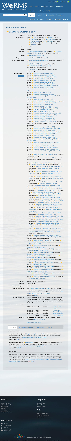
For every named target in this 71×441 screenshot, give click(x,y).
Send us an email (8, 423)
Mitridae (33, 43)
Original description (18, 288)
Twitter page (7, 425)
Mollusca (50, 37)
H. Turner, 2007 (42, 255)
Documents (32, 10)
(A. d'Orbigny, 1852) (45, 137)
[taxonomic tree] (31, 322)
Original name (20, 58)
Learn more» (54, 437)
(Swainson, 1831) (43, 192)
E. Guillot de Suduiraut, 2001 (46, 85)
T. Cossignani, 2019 (44, 118)
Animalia (36, 37)
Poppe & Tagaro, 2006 (45, 120)
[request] (33, 361)
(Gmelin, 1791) (43, 144)
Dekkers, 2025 (42, 92)
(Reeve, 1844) (43, 82)
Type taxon (21, 51)
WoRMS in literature (6, 411)
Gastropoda (34, 39)
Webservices (40, 417)
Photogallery (59, 6)
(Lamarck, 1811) (49, 200)
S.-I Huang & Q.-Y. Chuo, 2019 (47, 132)
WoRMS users (5, 410)
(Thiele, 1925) (44, 127)
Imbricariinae (47, 43)
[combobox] (13, 15)
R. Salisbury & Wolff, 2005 (47, 128)
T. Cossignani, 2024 (44, 135)
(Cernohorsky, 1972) (44, 111)
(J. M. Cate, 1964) (45, 80)
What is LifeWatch (6, 405)
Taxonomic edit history (17, 305)
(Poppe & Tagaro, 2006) (45, 114)
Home (30, 6)
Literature (40, 15)
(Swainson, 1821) (45, 121)
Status (22, 47)
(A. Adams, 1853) (43, 73)
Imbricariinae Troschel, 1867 (37, 55)
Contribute (49, 10)
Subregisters (44, 6)
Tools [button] (50, 19)
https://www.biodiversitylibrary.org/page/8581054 (32, 346)
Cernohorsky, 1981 (44, 145)
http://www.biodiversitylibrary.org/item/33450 (34, 337)
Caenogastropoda (50, 39)
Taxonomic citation (18, 297)
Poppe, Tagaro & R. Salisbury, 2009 (48, 101)
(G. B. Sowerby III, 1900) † (49, 237)
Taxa (32, 15)
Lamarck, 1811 (37, 51)
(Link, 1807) (37, 278)
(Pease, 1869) (49, 216)
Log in (66, 19)
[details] (36, 295)
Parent (22, 55)
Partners (3, 408)
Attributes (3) (40, 327)
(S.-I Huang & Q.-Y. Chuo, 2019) (47, 151)
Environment (20, 281)
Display (21, 76)
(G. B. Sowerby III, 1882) (45, 154)
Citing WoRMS (41, 403)
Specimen (60, 15)
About (36, 6)
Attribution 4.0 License (39, 319)
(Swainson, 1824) (43, 78)
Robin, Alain (56, 310)
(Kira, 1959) (42, 106)
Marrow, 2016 (44, 109)
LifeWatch (40, 10)
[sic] (35, 63)
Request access (41, 406)
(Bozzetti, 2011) (48, 190)
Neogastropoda (35, 41)
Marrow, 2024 (44, 84)
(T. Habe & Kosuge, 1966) (46, 149)
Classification (20, 37)
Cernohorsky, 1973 (44, 75)
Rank (22, 49)
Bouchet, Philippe (58, 312)
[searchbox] (12, 15)
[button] (7, 32)
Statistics (41, 19)
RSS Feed (7, 427)
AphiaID (22, 35)
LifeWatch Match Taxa (43, 415)
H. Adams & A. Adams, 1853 (50, 187)
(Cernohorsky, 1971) (52, 199)
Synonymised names (18, 60)
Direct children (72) (18, 73)
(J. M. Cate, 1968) (45, 77)
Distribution (50, 15)
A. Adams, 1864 (44, 157)
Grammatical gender (18, 286)
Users (52, 6)
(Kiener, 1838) (44, 94)
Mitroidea (49, 41)
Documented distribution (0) (26, 327)
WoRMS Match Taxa (42, 413)
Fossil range (20, 283)
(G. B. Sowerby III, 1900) (46, 235)
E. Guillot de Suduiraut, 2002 (47, 113)
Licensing (21, 317)
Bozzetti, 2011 (49, 188)
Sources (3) (12, 327)
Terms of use (40, 405)
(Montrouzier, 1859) (45, 133)
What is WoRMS (5, 403)
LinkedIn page (8, 429)
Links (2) (49, 327)
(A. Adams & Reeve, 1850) (46, 108)
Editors (33, 19)
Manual (58, 19)
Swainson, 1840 (38, 58)
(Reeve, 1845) (43, 87)
